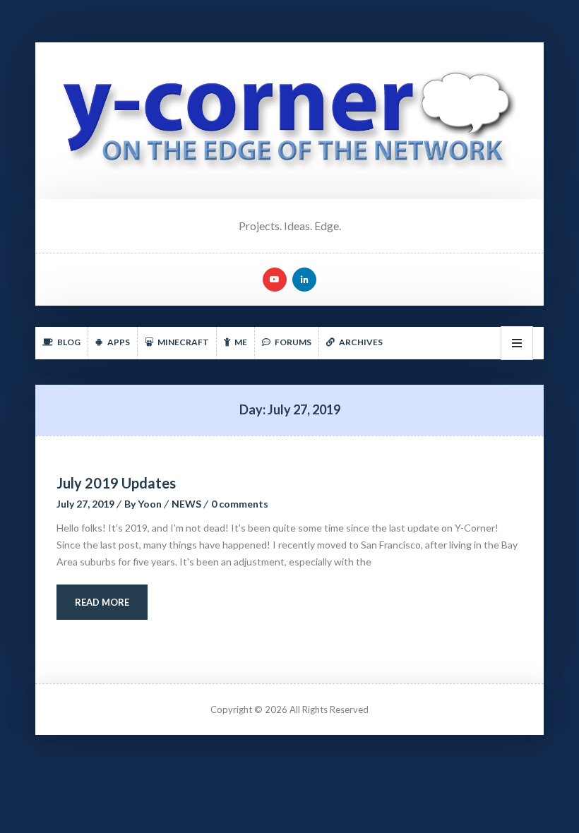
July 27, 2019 (85, 504)
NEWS (186, 504)
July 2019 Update (116, 482)
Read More (102, 602)
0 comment (239, 504)
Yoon (150, 504)
